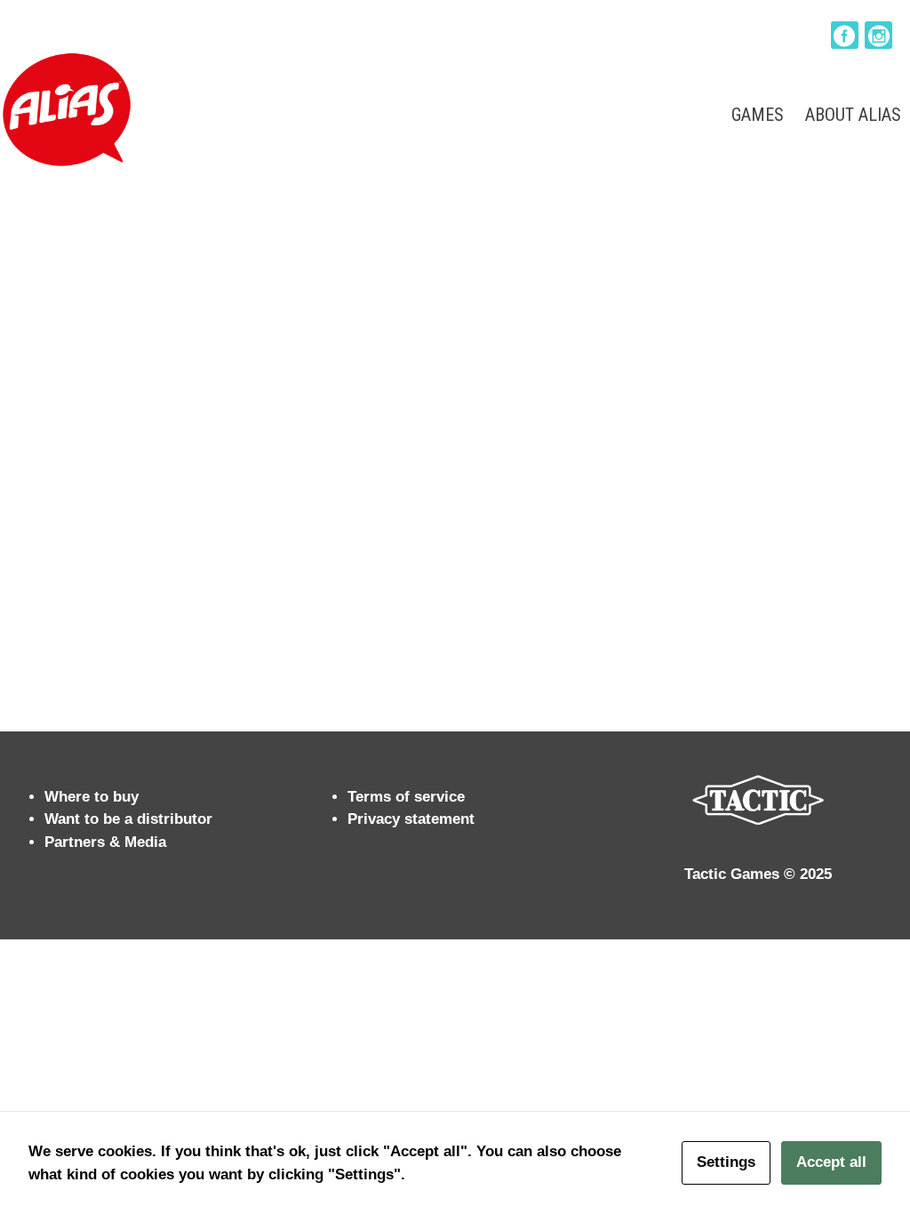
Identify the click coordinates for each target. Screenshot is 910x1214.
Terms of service (406, 796)
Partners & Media (105, 842)
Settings (726, 1162)
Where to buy (91, 796)
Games (757, 114)
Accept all (831, 1162)
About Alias (853, 114)
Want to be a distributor (128, 819)
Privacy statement (411, 819)
